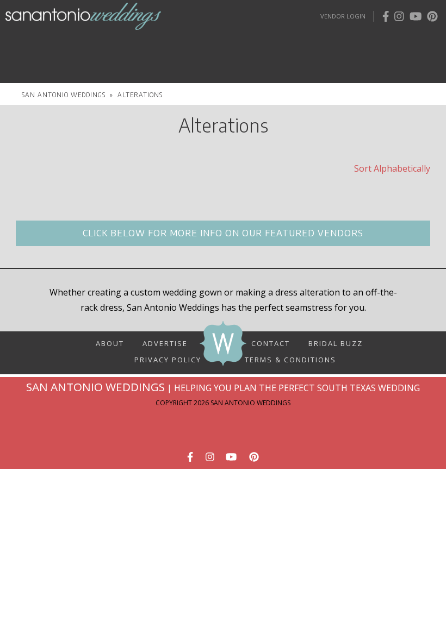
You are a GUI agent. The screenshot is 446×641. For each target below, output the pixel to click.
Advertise (165, 342)
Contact (270, 342)
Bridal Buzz (335, 342)
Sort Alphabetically (392, 168)
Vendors (347, 40)
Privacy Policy (167, 355)
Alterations (140, 94)
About (110, 342)
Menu (114, 42)
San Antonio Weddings (64, 94)
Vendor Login (343, 16)
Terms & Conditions (290, 359)
